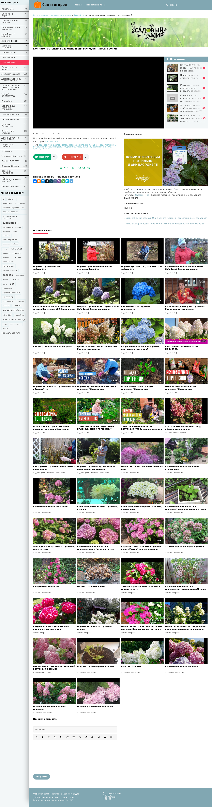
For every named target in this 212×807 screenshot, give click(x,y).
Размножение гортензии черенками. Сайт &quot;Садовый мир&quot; (184, 268)
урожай (7, 315)
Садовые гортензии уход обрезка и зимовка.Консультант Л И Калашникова (54, 308)
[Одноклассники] (39, 181)
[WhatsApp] (63, 181)
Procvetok (6, 101)
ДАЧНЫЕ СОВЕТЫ (10, 161)
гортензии (110, 145)
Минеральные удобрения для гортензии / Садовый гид (181, 388)
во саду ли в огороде (10, 217)
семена (21, 301)
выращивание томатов (12, 227)
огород (16, 248)
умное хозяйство (13, 310)
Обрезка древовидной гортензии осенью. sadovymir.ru (94, 268)
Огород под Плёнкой (7, 145)
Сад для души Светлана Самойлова (8, 108)
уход (4, 324)
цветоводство (15, 324)
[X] (47, 181)
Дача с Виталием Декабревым (10, 139)
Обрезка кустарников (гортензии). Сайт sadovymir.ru (142, 268)
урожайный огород (14, 320)
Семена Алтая (8, 53)
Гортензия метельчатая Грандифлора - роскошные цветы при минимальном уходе (185, 628)
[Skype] (67, 181)
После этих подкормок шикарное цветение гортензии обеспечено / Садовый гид (51, 428)
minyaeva (11, 199)
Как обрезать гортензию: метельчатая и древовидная (54, 468)
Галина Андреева (10, 119)
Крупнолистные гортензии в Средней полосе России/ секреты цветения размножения (141, 548)
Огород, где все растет (9, 68)
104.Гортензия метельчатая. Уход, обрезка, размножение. (183, 428)
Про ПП (107, 799)
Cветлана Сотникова (7, 47)
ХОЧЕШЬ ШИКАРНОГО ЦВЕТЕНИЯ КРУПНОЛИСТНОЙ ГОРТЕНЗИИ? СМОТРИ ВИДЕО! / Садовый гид (95, 428)
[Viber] (59, 181)
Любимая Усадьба (10, 74)
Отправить (41, 777)
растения (20, 275)
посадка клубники (10, 270)
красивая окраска (102, 147)
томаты (17, 305)
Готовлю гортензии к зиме (91, 586)
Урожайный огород (11, 156)
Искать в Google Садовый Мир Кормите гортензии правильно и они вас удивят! (165, 224)
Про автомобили (94, 5)
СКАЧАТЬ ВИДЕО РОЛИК (75, 167)
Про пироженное (112, 793)
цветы (5, 328)
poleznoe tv (7, 203)
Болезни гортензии (131, 666)
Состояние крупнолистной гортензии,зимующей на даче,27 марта (185, 588)
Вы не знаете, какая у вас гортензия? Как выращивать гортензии (185, 308)
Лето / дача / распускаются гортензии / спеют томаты (54, 548)
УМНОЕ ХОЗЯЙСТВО (8, 95)
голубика (6, 231)
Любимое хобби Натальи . (9, 21)
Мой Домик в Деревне (8, 35)
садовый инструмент (11, 293)
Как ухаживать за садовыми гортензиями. (135, 308)
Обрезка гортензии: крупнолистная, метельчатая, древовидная (96, 468)
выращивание (11, 223)
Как (23, 207)
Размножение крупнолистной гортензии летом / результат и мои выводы (95, 548)
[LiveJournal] (51, 181)
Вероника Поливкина (7, 172)
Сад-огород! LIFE (10, 115)
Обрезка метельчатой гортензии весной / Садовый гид (54, 388)
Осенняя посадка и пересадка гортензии (49, 708)
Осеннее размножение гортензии (95, 706)
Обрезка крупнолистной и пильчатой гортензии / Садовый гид (97, 388)
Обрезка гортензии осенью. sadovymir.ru (48, 268)
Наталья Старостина (7, 125)
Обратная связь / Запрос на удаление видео (56, 794)
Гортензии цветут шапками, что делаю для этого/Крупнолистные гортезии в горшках (141, 628)
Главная (78, 5)
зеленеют (46, 149)
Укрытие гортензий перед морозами (184, 546)
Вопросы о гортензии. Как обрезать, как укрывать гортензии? (140, 348)
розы (5, 284)
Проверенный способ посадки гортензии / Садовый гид (137, 388)
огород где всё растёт (12, 253)
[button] (36, 737)
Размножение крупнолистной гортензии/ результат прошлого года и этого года (185, 508)
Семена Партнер (9, 186)
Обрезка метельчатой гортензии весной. (94, 628)
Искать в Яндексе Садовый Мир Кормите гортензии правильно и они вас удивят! (165, 218)
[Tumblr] (55, 181)
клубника (6, 235)
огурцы (6, 257)
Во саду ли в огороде (7, 132)
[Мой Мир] (43, 181)
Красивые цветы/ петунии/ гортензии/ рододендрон (141, 508)
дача (15, 231)
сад (12, 284)
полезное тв (8, 261)
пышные (86, 147)
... (3, 199)
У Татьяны (6, 151)
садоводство (8, 288)
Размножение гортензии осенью (50, 506)
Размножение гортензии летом (181, 666)
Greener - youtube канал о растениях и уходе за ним (11, 87)
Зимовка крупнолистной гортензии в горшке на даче (140, 588)
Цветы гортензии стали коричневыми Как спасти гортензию (97, 348)
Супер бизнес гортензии (46, 586)
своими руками (9, 301)
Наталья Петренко (10, 212)
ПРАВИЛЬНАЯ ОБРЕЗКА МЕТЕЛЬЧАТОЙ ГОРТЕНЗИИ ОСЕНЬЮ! (54, 668)
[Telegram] (71, 181)
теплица (6, 305)
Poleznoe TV (7, 9)
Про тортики (109, 797)
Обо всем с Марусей (7, 15)
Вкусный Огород (10, 166)
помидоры (8, 266)
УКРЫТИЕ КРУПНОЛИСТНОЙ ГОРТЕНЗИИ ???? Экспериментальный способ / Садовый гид (141, 428)
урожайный (19, 315)
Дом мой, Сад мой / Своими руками (11, 80)
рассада (8, 275)
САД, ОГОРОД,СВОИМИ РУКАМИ (11, 179)
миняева (6, 244)
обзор (15, 244)
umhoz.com (20, 203)
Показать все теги (10, 333)
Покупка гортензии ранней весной (95, 666)
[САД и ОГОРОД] (51, 5)
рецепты (15, 279)
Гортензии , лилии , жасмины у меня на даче (142, 468)
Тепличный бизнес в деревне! (11, 28)
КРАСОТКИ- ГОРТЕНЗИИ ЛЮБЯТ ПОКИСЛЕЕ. (182, 348)
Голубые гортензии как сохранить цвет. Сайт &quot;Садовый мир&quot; (98, 308)
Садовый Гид (8, 57)
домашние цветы (54, 147)
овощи (5, 249)
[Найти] (167, 5)
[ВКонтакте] (35, 181)
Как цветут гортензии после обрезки (52, 346)
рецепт (6, 279)
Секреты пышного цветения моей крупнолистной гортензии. (51, 628)
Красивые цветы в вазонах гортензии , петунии (97, 508)
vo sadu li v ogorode (11, 207)
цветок (36, 149)
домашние (38, 147)
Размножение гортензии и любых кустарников (183, 468)
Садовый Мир (8, 62)
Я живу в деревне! (10, 41)
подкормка (16, 257)
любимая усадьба (10, 240)
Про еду (107, 795)
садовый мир (8, 297)
